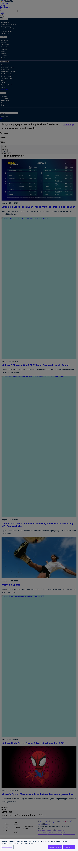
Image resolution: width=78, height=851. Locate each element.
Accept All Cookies (55, 847)
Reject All (69, 847)
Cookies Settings (7, 847)
